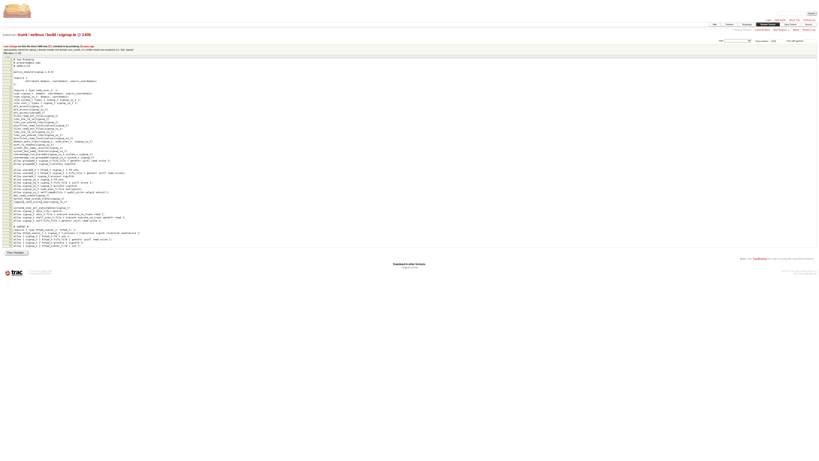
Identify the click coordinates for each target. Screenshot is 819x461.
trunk (23, 34)
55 (10, 229)
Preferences (809, 20)
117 (50, 46)
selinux (37, 34)
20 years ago (87, 46)
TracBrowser (760, 258)
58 (10, 239)
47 (10, 205)
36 (10, 169)
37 (10, 173)
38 (10, 176)
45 (10, 198)
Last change (10, 46)
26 (10, 138)
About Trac (794, 20)
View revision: (762, 41)
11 (10, 90)
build (51, 34)
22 (10, 125)
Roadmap (747, 24)
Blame (796, 30)
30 (10, 151)
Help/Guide (780, 20)
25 (10, 135)
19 (10, 115)
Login (768, 20)
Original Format (410, 267)
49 (10, 211)
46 (10, 201)
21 (10, 122)
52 (10, 220)
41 (10, 185)
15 (10, 103)
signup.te (67, 34)
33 (10, 160)
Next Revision (780, 30)
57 (10, 236)
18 (10, 112)
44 (10, 195)
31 (10, 154)
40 (10, 182)
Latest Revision (762, 30)
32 (10, 157)
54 (10, 226)
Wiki (715, 24)
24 (10, 131)
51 (10, 217)
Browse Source (768, 24)
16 (10, 106)
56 (10, 233)
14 (10, 99)
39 (10, 179)
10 (10, 87)
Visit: (721, 40)
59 (10, 242)
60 (10, 245)
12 (10, 93)
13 (10, 96)
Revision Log (809, 30)
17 (10, 109)
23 (10, 128)
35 (10, 167)
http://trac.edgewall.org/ (805, 273)
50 (10, 214)
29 (10, 147)
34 (10, 163)
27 (10, 141)
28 (10, 144)
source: (10, 34)
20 (10, 119)
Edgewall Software (42, 273)
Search (808, 24)
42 (10, 189)
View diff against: (795, 41)
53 (10, 223)
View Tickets (790, 24)
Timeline (729, 24)
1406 (86, 34)
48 (10, 207)
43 (10, 192)
